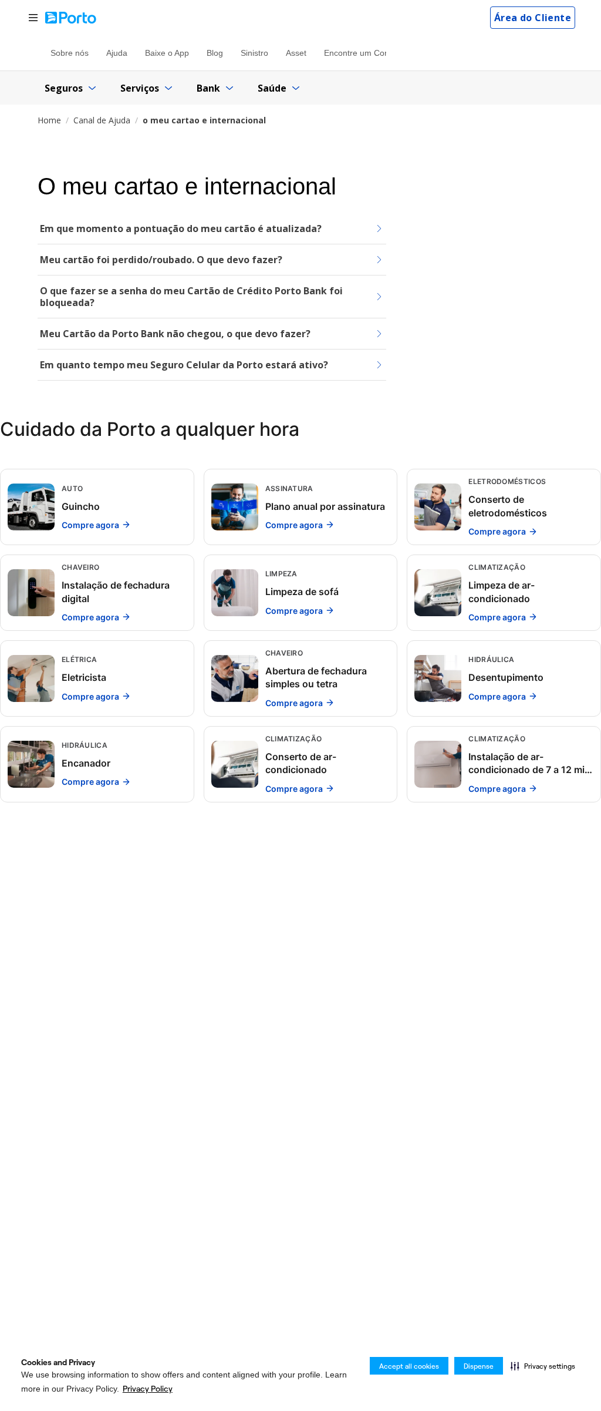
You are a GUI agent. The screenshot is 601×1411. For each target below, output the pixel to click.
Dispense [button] (479, 1366)
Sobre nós (69, 53)
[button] (543, 1365)
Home (49, 120)
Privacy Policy (148, 1388)
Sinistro (254, 53)
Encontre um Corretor (364, 53)
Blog (215, 53)
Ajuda (116, 53)
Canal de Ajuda (101, 120)
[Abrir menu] (33, 18)
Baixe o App (167, 53)
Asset (296, 53)
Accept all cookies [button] (409, 1366)
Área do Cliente (532, 17)
